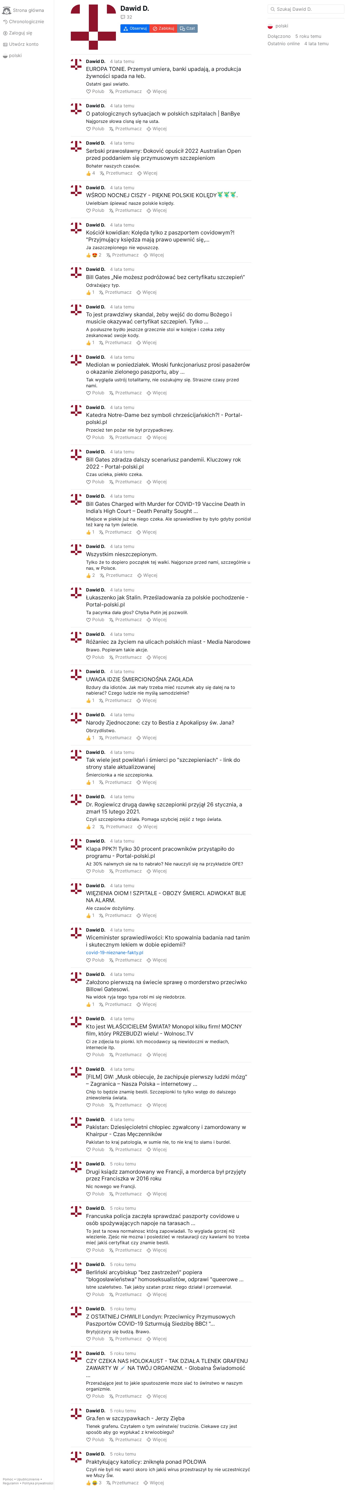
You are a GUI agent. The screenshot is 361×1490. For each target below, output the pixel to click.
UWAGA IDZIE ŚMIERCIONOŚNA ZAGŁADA (139, 679)
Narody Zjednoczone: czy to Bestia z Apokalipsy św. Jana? (160, 722)
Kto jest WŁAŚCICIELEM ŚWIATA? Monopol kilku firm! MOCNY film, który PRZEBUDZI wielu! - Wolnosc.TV (164, 1030)
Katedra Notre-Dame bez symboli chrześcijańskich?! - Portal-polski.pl (164, 418)
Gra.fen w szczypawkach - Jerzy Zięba (135, 1418)
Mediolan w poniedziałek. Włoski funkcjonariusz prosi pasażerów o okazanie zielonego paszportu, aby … (168, 368)
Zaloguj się (20, 33)
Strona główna (28, 10)
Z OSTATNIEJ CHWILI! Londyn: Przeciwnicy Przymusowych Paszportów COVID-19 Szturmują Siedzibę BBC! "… (160, 1320)
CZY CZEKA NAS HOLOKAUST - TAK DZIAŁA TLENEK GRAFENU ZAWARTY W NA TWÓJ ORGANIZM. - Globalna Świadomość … (167, 1368)
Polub (98, 91)
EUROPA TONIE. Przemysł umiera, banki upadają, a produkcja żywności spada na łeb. (163, 72)
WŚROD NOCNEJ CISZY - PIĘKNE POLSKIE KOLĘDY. (162, 195)
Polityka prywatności (37, 1483)
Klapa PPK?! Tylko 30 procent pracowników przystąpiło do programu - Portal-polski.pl (160, 852)
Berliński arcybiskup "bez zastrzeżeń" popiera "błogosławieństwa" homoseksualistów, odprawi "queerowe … (165, 1276)
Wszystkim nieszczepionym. (121, 554)
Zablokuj (166, 28)
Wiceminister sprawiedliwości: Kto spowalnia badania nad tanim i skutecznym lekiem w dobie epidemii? (168, 941)
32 (129, 17)
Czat (190, 28)
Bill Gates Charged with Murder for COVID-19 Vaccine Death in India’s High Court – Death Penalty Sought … (165, 507)
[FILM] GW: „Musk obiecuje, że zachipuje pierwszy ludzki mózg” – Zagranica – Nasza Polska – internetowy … (166, 1080)
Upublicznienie (28, 1479)
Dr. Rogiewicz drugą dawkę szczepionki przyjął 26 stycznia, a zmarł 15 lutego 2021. (164, 808)
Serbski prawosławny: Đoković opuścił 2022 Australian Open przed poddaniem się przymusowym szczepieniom (163, 154)
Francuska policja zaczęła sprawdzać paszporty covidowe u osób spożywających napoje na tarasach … (162, 1219)
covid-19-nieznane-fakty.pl (114, 952)
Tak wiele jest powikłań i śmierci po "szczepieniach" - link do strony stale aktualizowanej (163, 763)
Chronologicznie (26, 21)
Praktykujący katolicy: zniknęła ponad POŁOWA (146, 1461)
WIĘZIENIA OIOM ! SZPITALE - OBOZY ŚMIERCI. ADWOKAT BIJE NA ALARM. (166, 897)
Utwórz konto (24, 44)
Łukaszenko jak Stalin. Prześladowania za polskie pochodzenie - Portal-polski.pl (167, 601)
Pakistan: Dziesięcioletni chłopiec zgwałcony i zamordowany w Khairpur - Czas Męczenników (166, 1130)
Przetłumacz (128, 91)
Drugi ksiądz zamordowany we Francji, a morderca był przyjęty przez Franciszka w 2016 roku (166, 1175)
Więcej (160, 91)
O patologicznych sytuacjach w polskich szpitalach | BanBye (163, 113)
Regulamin (11, 1483)
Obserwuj (138, 28)
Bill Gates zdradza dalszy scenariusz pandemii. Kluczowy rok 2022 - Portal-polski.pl (163, 463)
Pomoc (8, 1479)
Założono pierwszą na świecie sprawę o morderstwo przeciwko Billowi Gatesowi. (166, 986)
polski (15, 55)
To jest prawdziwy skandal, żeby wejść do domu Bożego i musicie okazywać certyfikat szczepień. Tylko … (159, 318)
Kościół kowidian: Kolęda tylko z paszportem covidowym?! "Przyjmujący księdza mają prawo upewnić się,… (160, 236)
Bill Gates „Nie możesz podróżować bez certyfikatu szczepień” (165, 277)
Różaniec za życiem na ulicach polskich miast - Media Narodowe (168, 641)
